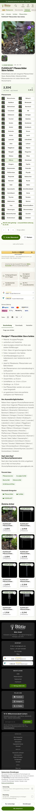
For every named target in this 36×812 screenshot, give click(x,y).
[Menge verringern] (4, 230)
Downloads (18, 325)
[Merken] (14, 509)
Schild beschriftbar (9, 484)
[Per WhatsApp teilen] (8, 317)
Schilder (15, 14)
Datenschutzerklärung (9, 727)
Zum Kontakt (18, 651)
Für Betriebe (18, 759)
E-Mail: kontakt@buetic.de (18, 646)
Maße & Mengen (18, 757)
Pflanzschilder (23, 14)
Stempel (18, 746)
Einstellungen (27, 804)
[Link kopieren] (21, 317)
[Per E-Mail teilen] (17, 317)
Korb (33, 6)
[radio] (9, 98)
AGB (18, 674)
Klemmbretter (19, 10)
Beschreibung (7, 325)
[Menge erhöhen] (13, 230)
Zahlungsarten (18, 755)
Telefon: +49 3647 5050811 (18, 648)
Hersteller (29, 325)
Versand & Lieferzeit (18, 752)
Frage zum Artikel (8, 330)
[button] (18, 253)
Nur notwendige (10, 804)
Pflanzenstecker (8, 476)
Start (2, 14)
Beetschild (6, 480)
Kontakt (18, 761)
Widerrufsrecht (18, 676)
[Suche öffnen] (15, 5)
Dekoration (18, 741)
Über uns (18, 768)
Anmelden (28, 721)
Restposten (8, 10)
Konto (28, 6)
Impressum (18, 681)
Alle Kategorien (18, 737)
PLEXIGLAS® (8, 498)
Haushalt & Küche (18, 744)
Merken (23, 6)
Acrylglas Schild (21, 476)
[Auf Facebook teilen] (12, 317)
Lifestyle (27, 10)
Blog (18, 654)
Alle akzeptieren (18, 808)
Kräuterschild (17, 480)
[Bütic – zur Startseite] (6, 5)
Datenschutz (18, 679)
